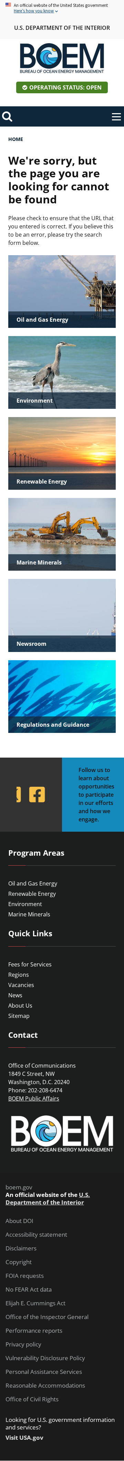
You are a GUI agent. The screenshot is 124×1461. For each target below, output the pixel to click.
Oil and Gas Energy (32, 883)
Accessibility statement (36, 1234)
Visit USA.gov (24, 1437)
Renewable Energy (32, 894)
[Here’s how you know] (62, 8)
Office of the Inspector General (47, 1317)
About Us (20, 1005)
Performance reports (34, 1330)
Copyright (19, 1262)
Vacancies (21, 985)
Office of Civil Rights (32, 1399)
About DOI (19, 1221)
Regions (18, 974)
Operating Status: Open (65, 87)
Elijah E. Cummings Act (35, 1303)
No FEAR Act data (29, 1289)
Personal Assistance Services (44, 1372)
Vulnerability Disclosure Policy (45, 1358)
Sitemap (19, 1016)
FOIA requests (25, 1276)
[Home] (62, 58)
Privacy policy (23, 1344)
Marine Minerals (29, 914)
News (15, 995)
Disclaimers (21, 1248)
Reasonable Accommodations (45, 1385)
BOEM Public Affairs (33, 1098)
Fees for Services (30, 964)
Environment (25, 904)
